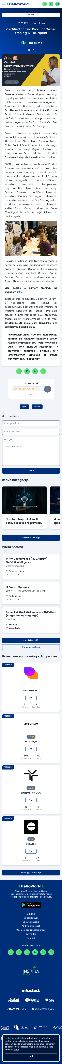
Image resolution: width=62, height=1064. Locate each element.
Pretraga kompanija (31, 872)
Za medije (31, 934)
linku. (20, 292)
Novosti (31, 15)
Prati (31, 698)
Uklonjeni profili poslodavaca (31, 930)
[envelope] (51, 952)
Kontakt (31, 938)
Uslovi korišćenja (31, 922)
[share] (43, 371)
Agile (24, 406)
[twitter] (27, 371)
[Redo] (10, 439)
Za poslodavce (31, 918)
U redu (31, 1056)
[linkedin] (35, 371)
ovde (16, 1049)
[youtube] (27, 952)
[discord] (43, 952)
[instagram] (19, 952)
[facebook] (19, 371)
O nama (31, 914)
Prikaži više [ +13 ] (31, 640)
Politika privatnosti (31, 926)
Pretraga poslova (31, 647)
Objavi (31, 470)
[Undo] (5, 439)
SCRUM (37, 406)
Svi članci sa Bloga (31, 537)
